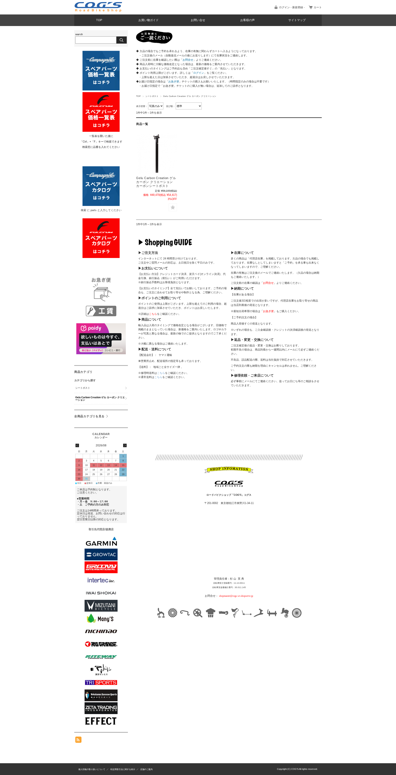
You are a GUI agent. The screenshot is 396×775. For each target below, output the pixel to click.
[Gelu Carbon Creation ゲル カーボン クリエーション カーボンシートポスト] (156, 153)
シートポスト (151, 96)
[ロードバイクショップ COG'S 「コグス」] (98, 11)
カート (318, 7)
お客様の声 (247, 20)
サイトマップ (297, 20)
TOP (99, 20)
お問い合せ (198, 20)
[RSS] (78, 740)
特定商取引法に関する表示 (122, 769)
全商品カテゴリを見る (89, 416)
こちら (161, 372)
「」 (188, 59)
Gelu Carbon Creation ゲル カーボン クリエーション (100, 398)
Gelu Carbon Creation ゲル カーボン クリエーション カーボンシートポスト (156, 182)
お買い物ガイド (148, 20)
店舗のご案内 (146, 769)
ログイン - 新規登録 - (292, 7)
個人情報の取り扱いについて (91, 769)
